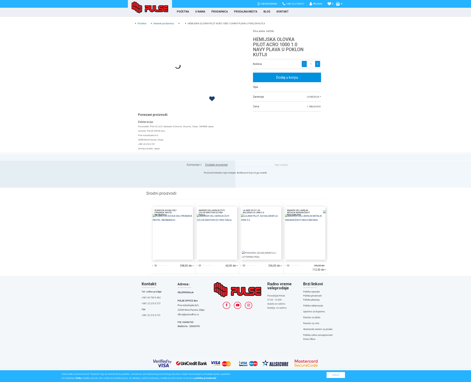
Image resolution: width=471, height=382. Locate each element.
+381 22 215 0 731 (151, 315)
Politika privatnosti (312, 295)
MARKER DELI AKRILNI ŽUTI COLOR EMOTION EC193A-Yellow (217, 219)
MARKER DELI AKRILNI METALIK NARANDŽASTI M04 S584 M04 (305, 219)
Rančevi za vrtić (311, 323)
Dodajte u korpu (163, 256)
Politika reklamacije (313, 305)
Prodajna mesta (245, 11)
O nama (200, 11)
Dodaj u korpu (287, 77)
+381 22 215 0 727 (151, 303)
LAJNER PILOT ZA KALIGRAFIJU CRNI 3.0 (261, 219)
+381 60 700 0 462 (151, 297)
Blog (266, 11)
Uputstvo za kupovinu (314, 311)
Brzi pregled (182, 256)
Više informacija (173, 233)
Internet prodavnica (163, 23)
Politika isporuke (311, 291)
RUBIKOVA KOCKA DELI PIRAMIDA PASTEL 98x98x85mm (173, 219)
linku (79, 378)
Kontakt (283, 11)
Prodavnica (219, 11)
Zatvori (335, 375)
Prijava (317, 3)
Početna (183, 11)
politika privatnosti (205, 378)
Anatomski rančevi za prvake (317, 329)
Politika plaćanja (311, 300)
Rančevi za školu (311, 317)
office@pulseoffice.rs (188, 314)
